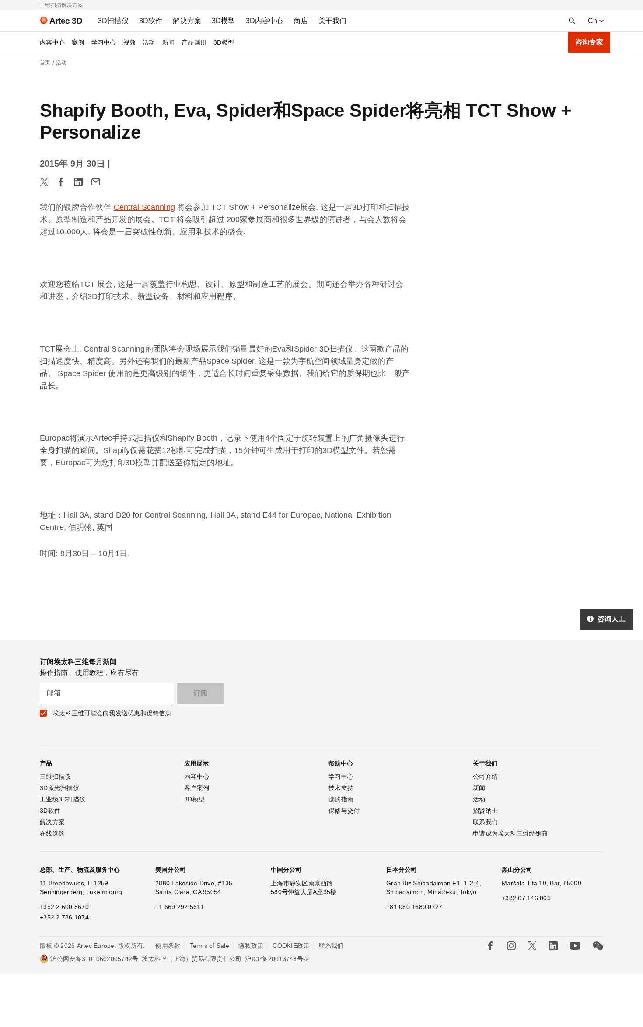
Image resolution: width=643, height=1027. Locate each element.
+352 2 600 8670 (64, 906)
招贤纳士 (485, 810)
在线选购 (52, 833)
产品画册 (194, 42)
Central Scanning (144, 207)
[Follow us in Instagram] (511, 945)
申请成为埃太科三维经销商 (510, 833)
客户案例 (196, 787)
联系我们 (485, 821)
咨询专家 (589, 42)
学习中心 (103, 42)
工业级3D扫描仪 (62, 799)
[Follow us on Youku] (575, 945)
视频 (129, 42)
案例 (78, 42)
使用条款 (167, 945)
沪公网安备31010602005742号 (94, 958)
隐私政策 (250, 945)
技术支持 (340, 787)
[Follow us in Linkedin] (553, 945)
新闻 (168, 42)
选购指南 (340, 799)
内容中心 (52, 42)
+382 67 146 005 (526, 898)
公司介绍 (485, 776)
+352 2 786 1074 (64, 917)
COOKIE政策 (291, 945)
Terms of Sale (209, 945)
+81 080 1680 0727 (414, 906)
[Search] (572, 20)
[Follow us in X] (532, 945)
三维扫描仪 (55, 776)
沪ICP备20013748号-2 (277, 958)
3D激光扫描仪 (59, 787)
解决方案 (52, 821)
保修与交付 (344, 810)
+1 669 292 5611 (179, 906)
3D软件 (50, 810)
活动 (149, 42)
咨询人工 (612, 619)
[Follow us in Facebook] (490, 945)
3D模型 (223, 42)
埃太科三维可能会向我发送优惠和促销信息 (112, 713)
